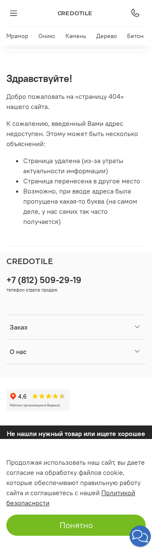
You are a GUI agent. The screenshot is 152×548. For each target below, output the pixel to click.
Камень (75, 36)
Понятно (76, 525)
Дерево (106, 36)
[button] (140, 536)
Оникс (46, 36)
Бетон (135, 36)
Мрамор (17, 36)
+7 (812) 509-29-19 (43, 280)
